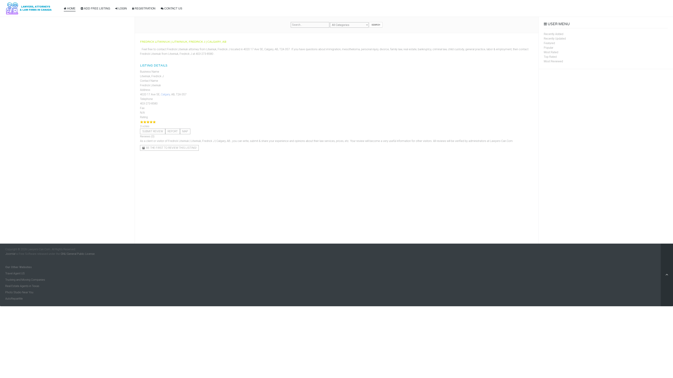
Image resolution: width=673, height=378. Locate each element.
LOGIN (122, 8)
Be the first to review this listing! (170, 147)
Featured (549, 43)
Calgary (165, 94)
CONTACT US (173, 8)
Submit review (152, 131)
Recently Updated (555, 38)
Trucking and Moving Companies (25, 279)
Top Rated (550, 56)
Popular (548, 47)
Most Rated (551, 52)
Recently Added (553, 34)
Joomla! (10, 253)
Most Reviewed (553, 61)
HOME (71, 8)
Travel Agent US (15, 273)
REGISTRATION (144, 8)
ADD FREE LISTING (96, 8)
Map (185, 131)
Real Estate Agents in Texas (22, 286)
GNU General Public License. (78, 253)
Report (173, 131)
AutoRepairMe (14, 298)
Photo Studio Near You (19, 292)
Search (376, 24)
